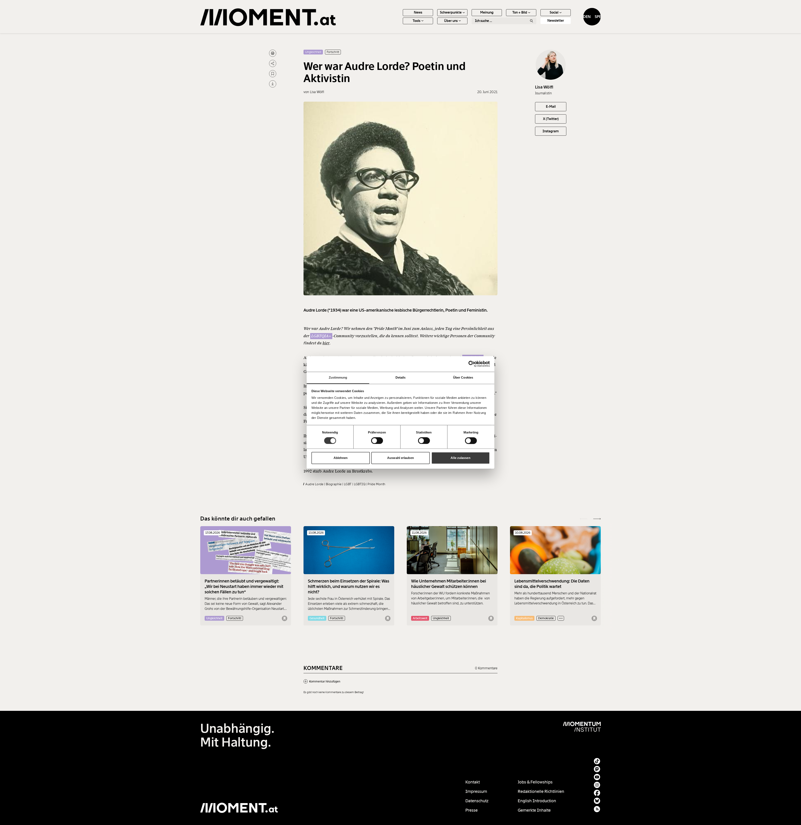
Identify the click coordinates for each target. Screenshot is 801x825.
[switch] (377, 440)
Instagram (551, 131)
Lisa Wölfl (544, 87)
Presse (471, 810)
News (418, 12)
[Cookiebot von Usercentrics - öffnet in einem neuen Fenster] (471, 364)
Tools (416, 21)
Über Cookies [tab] (463, 377)
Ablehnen (341, 458)
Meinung (487, 12)
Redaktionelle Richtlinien (541, 791)
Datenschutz (477, 801)
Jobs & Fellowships (535, 782)
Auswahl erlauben (400, 458)
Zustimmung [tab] (338, 377)
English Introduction (537, 801)
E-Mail (551, 106)
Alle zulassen (460, 458)
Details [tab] (400, 377)
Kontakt (472, 782)
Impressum (476, 791)
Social (554, 12)
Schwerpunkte (451, 12)
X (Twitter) (551, 119)
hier (325, 343)
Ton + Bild (519, 12)
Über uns (451, 21)
